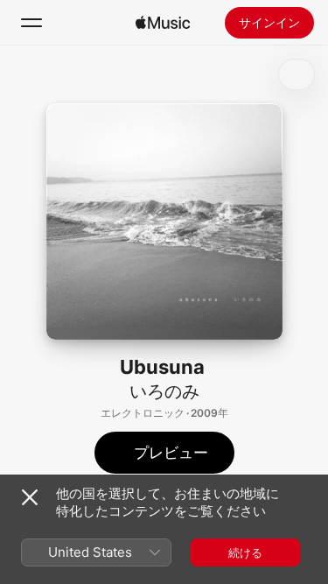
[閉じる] (30, 497)
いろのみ (164, 391)
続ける (245, 552)
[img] (163, 23)
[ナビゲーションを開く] (31, 23)
